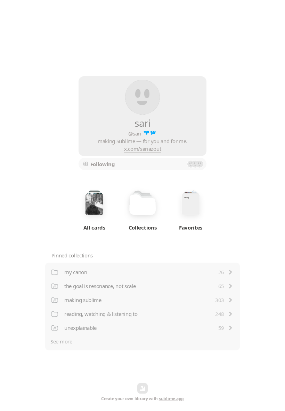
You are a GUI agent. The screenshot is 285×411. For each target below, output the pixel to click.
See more (61, 341)
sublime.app (171, 399)
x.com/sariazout (142, 148)
